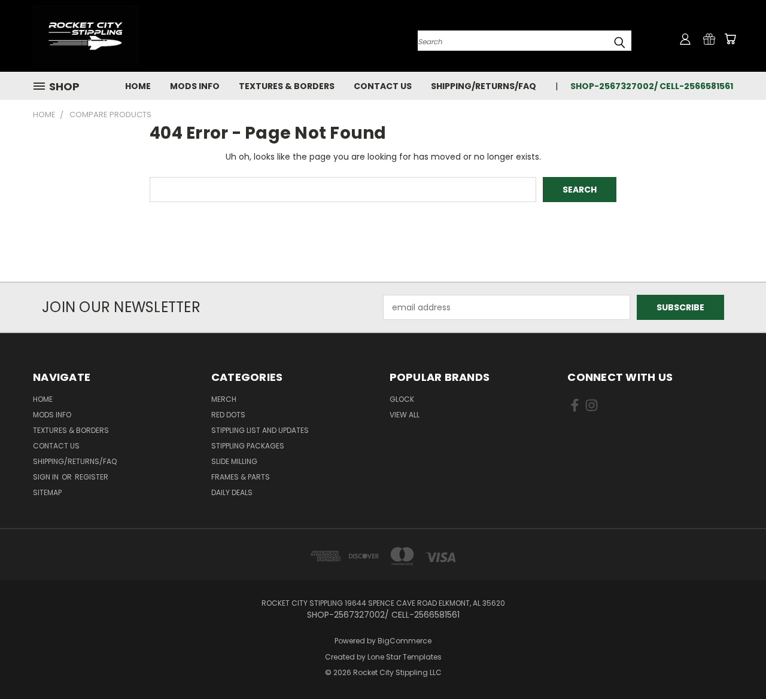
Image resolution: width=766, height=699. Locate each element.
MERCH (223, 399)
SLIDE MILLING (234, 461)
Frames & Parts (240, 477)
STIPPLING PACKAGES (247, 446)
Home (138, 86)
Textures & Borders (287, 86)
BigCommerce (404, 641)
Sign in (46, 477)
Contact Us (383, 86)
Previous (734, 661)
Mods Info (195, 86)
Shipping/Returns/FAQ (483, 86)
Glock (402, 399)
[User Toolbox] (685, 39)
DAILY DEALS (232, 492)
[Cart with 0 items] (730, 39)
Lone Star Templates (404, 657)
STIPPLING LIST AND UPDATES (260, 430)
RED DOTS (228, 415)
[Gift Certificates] (709, 39)
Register (91, 477)
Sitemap (47, 492)
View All (405, 415)
